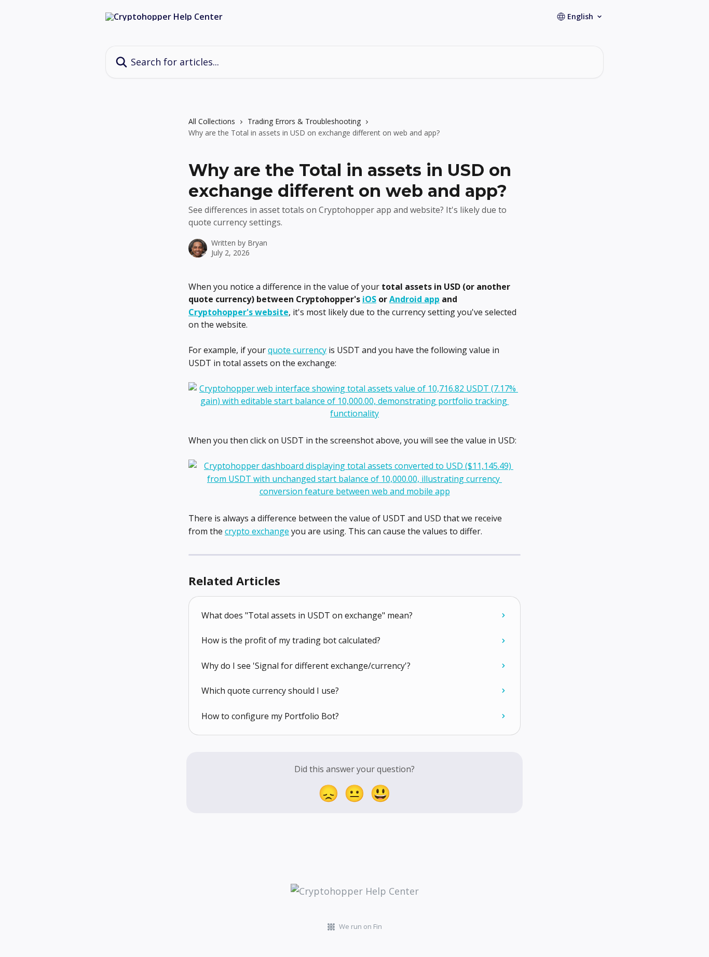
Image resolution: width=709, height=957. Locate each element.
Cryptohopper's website (238, 312)
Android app (414, 299)
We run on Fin (360, 926)
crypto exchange (257, 531)
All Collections (211, 121)
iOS (369, 299)
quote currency (297, 350)
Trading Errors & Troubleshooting (304, 121)
